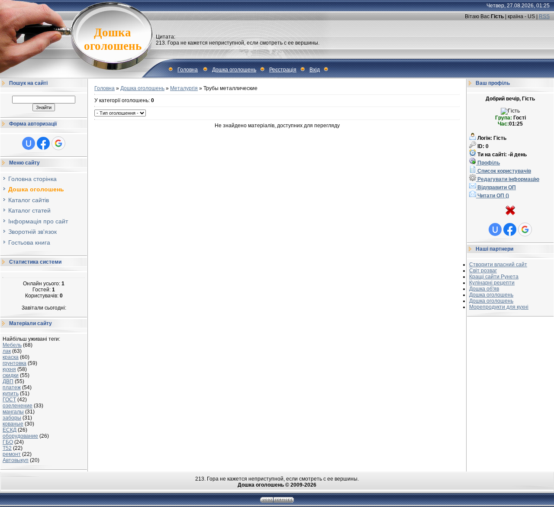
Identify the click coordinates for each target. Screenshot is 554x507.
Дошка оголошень (234, 70)
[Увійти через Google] (58, 143)
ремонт (12, 454)
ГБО (8, 442)
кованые (13, 424)
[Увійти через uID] (28, 143)
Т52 (7, 448)
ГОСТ (9, 400)
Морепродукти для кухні (498, 307)
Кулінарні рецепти (492, 283)
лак (7, 351)
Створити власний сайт (498, 265)
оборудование (20, 436)
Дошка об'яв (484, 289)
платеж (12, 387)
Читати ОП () (492, 196)
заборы (12, 418)
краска (11, 357)
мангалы (13, 412)
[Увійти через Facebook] (43, 143)
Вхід (314, 70)
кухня (9, 369)
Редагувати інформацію (507, 179)
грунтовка (14, 363)
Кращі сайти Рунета (494, 277)
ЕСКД (9, 430)
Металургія (184, 88)
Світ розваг (483, 271)
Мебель (12, 345)
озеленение (17, 406)
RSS (544, 16)
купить (11, 394)
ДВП (8, 381)
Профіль (488, 163)
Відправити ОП (496, 187)
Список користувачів (503, 171)
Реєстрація (282, 70)
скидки (11, 375)
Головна (187, 70)
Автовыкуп (16, 460)
